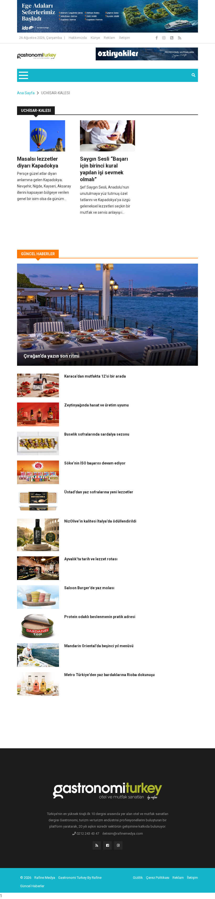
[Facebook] (157, 38)
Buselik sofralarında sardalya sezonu (96, 434)
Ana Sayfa (26, 93)
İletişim (124, 38)
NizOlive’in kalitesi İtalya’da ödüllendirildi (100, 521)
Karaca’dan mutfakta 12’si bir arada (95, 376)
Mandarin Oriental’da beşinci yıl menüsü (98, 646)
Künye (95, 38)
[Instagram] (164, 38)
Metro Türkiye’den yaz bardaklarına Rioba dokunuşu (109, 675)
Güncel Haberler (32, 886)
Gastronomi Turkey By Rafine (79, 878)
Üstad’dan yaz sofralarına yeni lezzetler (98, 492)
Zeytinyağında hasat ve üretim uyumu (96, 405)
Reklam (109, 38)
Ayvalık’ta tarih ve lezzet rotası (90, 559)
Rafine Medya (44, 878)
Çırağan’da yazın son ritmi (51, 356)
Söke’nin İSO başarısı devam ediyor (95, 463)
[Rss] (97, 845)
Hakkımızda (78, 38)
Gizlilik (138, 878)
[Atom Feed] (172, 38)
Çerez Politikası (157, 878)
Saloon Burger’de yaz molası (89, 588)
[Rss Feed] (179, 38)
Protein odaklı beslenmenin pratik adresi (99, 617)
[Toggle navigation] (23, 75)
